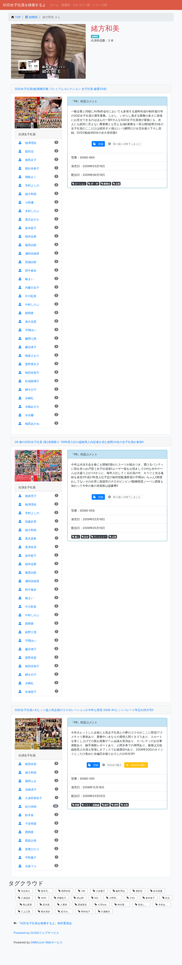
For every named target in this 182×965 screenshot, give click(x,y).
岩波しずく (143, 904)
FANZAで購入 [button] (137, 764)
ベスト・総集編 (91, 805)
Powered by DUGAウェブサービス (36, 933)
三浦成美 (25, 897)
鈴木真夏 (157, 890)
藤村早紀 (120, 890)
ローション (79, 183)
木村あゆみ (164, 904)
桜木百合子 (46, 890)
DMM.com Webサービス (47, 942)
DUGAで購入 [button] (113, 764)
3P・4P (94, 183)
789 (82, 890)
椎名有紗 (45, 911)
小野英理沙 (114, 897)
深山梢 (80, 897)
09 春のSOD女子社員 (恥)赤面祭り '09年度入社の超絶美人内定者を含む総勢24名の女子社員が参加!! (79, 442)
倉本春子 (150, 897)
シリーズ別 (100, 5)
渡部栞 (139, 890)
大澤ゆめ (102, 904)
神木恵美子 (123, 904)
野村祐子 (85, 911)
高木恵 (46, 904)
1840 (43, 897)
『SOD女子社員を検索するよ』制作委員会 (44, 923)
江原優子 (100, 890)
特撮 (76, 805)
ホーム (54, 5)
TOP (18, 17)
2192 (132, 897)
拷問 (116, 805)
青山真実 (27, 904)
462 (95, 897)
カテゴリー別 (81, 5)
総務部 (33, 17)
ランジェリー (100, 537)
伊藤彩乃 (61, 897)
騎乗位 (106, 183)
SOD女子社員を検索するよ (24, 5)
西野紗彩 (66, 890)
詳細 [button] (99, 143)
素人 (76, 537)
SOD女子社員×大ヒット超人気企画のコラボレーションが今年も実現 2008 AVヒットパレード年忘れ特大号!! (84, 710)
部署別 (65, 5)
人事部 (63, 904)
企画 (117, 183)
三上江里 (25, 911)
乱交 (86, 537)
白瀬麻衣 (105, 911)
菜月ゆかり (66, 911)
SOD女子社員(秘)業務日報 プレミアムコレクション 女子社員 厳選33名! (61, 89)
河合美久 (25, 890)
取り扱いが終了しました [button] (126, 143)
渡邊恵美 (82, 904)
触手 (106, 805)
